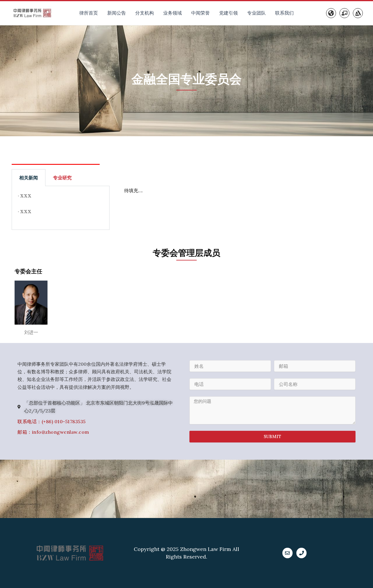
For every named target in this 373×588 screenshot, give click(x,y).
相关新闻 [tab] (28, 178)
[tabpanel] (61, 208)
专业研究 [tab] (62, 178)
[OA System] (344, 13)
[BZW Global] (331, 13)
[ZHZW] (358, 13)
